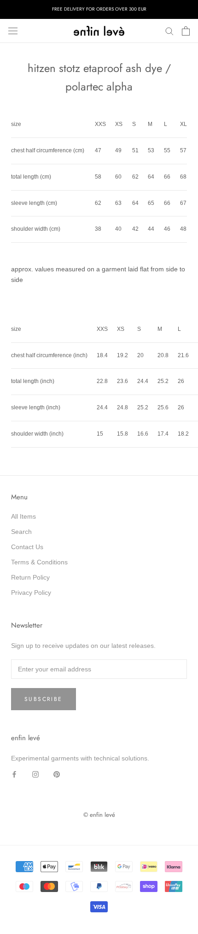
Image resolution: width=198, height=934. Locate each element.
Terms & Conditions (39, 562)
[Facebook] (14, 774)
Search (21, 531)
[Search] (169, 31)
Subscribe (43, 699)
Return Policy (30, 577)
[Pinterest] (56, 774)
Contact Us (27, 547)
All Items (23, 516)
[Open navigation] (12, 30)
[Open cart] (186, 31)
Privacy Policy (31, 592)
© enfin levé (99, 814)
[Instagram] (35, 774)
